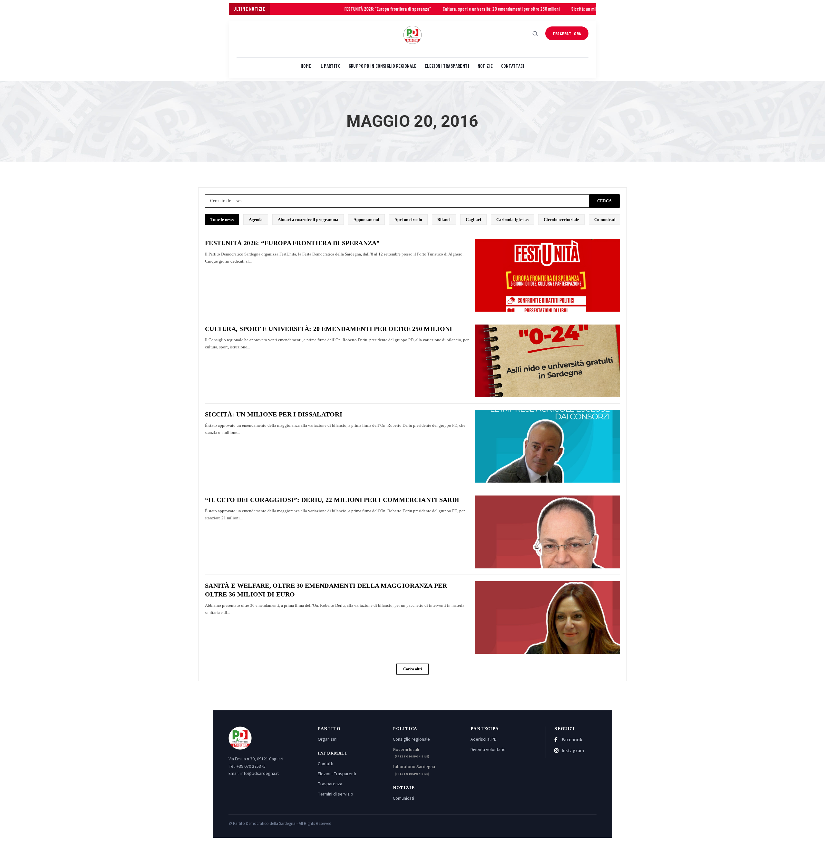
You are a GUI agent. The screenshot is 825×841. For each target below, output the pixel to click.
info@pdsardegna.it (259, 773)
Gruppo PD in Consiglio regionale (383, 66)
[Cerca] (535, 33)
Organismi (327, 739)
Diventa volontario (488, 749)
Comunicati (403, 798)
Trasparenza (330, 784)
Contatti (325, 764)
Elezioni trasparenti (447, 66)
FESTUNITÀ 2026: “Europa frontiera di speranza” (347, 9)
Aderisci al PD (484, 739)
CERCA (604, 200)
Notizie (485, 66)
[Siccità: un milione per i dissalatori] (547, 446)
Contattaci (512, 66)
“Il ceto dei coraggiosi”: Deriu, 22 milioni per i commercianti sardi (332, 499)
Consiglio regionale (411, 739)
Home (306, 66)
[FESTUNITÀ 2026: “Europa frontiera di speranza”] (547, 275)
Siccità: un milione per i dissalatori (561, 9)
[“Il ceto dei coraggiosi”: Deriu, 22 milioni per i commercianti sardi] (547, 532)
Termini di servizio (335, 794)
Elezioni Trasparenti (337, 774)
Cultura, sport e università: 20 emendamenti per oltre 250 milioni (460, 9)
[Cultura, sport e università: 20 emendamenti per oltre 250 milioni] (547, 361)
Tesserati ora (566, 33)
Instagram (572, 750)
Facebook (571, 739)
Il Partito (329, 66)
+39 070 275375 (251, 766)
